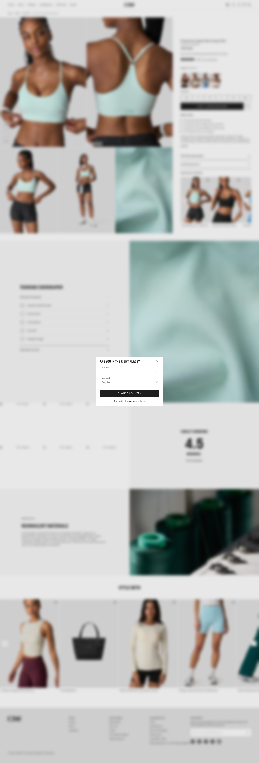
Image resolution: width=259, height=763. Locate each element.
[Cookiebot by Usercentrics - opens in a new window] (25, 757)
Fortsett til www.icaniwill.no (129, 401)
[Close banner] (248, 734)
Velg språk (106, 378)
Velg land (105, 367)
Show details (162, 757)
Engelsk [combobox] (106, 382)
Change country (129, 393)
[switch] (92, 757)
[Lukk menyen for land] (157, 361)
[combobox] (129, 371)
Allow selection (220, 745)
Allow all (220, 736)
